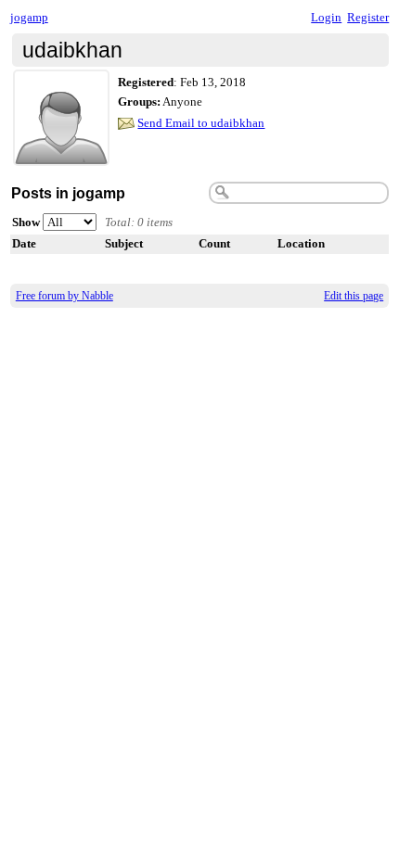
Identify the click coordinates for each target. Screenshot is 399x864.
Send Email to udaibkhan (200, 123)
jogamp (29, 17)
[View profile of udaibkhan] (61, 154)
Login (326, 17)
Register (368, 17)
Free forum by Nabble (64, 295)
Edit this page (353, 295)
